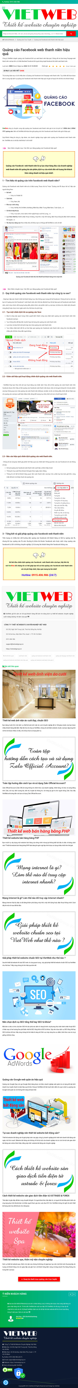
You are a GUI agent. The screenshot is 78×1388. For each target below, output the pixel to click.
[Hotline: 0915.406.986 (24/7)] (5, 1382)
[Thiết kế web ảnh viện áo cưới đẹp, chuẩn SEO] (39, 694)
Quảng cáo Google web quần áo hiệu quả (22, 1079)
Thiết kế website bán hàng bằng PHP (20, 838)
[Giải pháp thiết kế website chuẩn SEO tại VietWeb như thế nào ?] (39, 933)
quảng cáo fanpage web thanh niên (65, 656)
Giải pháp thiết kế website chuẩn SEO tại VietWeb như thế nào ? (34, 958)
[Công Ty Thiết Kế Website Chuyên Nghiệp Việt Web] (39, 17)
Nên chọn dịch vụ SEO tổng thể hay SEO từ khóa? (26, 1022)
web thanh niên (23, 656)
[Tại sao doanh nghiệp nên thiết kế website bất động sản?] (39, 1113)
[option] (39, 1311)
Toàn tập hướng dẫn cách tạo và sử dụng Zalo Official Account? (34, 783)
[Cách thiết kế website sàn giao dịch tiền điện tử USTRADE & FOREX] (39, 1171)
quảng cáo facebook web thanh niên (41, 656)
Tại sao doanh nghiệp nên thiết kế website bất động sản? (31, 1133)
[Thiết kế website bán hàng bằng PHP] (39, 817)
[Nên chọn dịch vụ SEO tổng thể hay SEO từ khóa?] (39, 995)
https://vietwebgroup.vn (14, 649)
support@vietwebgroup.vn (14, 644)
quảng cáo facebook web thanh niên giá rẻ (42, 660)
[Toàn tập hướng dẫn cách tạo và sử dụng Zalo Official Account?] (39, 759)
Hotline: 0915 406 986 (12, 2)
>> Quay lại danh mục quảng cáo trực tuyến (39, 1279)
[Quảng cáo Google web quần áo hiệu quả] (39, 1059)
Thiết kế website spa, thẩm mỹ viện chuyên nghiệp (27, 1259)
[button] (70, 1294)
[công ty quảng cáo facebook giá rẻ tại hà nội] (39, 102)
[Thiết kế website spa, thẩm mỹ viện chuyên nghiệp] (39, 1234)
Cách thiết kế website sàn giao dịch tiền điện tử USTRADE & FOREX (35, 1195)
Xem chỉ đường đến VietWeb (13, 1365)
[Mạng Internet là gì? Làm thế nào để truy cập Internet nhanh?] (39, 873)
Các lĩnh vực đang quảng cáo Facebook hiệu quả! (40, 148)
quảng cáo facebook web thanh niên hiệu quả (15, 660)
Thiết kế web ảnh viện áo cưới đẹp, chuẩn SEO (25, 720)
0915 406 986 (10, 639)
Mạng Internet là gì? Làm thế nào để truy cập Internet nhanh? (33, 898)
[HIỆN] (22, 71)
